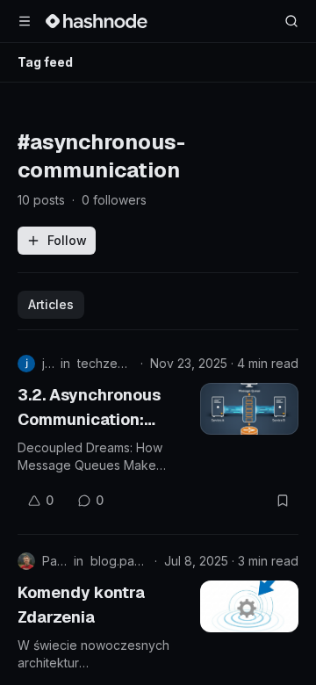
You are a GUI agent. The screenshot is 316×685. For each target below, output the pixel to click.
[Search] (291, 21)
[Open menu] (25, 21)
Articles (51, 304)
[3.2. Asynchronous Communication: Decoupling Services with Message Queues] (249, 409)
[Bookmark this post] (282, 500)
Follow (67, 240)
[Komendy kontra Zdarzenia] (249, 606)
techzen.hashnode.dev (105, 363)
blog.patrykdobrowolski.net (118, 560)
